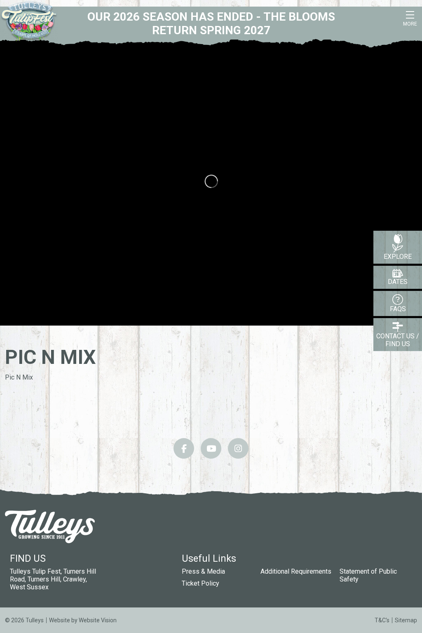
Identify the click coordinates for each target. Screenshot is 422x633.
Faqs (398, 309)
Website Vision (98, 620)
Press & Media (203, 571)
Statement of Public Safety (368, 575)
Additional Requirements (295, 571)
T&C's (382, 620)
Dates (398, 282)
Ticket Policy (200, 583)
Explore (398, 256)
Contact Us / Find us (397, 340)
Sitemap (406, 620)
